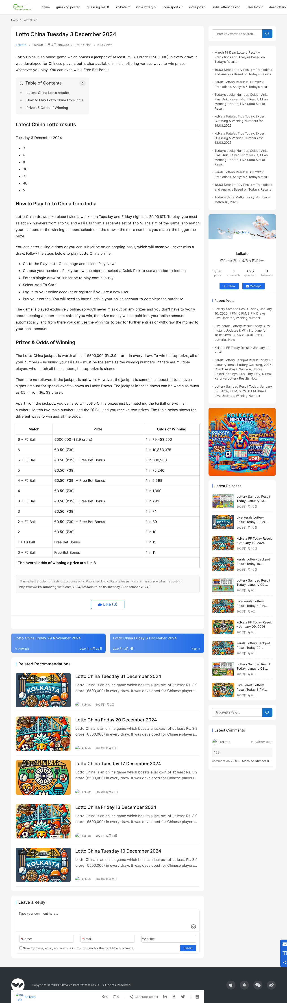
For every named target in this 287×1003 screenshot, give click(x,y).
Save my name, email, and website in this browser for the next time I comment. (78, 948)
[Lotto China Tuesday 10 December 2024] (43, 865)
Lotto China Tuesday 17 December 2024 (118, 763)
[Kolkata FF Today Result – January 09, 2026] (223, 627)
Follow (231, 286)
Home (15, 20)
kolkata (21, 45)
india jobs (196, 7)
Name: (26, 939)
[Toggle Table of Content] (82, 83)
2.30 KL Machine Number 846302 (254, 761)
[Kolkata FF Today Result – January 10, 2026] (223, 543)
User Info (253, 7)
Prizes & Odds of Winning (47, 108)
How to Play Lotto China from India (55, 100)
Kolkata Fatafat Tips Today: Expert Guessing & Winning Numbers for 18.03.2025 (240, 137)
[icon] (230, 985)
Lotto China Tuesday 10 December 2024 (118, 851)
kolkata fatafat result (84, 985)
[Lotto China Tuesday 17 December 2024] (43, 777)
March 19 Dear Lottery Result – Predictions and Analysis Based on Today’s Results (240, 56)
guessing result (98, 7)
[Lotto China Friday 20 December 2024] (43, 733)
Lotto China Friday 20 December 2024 (116, 720)
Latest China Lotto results (47, 93)
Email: (87, 939)
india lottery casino (226, 7)
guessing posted (68, 7)
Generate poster (146, 997)
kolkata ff (123, 7)
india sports (171, 7)
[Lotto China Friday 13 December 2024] (43, 821)
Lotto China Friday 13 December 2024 (115, 807)
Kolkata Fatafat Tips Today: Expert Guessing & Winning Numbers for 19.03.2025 (240, 120)
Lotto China (83, 45)
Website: (148, 939)
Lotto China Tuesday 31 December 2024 (118, 676)
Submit (188, 948)
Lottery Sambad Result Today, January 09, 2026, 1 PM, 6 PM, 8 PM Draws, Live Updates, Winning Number (243, 390)
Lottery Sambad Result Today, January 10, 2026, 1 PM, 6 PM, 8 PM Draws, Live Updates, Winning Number (243, 313)
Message (255, 286)
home (46, 7)
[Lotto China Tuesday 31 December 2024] (43, 690)
